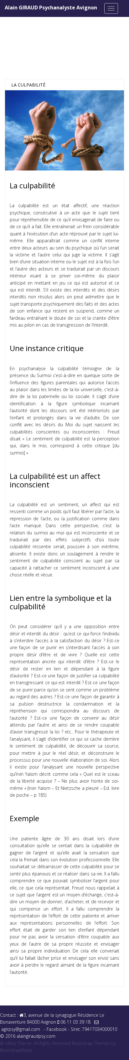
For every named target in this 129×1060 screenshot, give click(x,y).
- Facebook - (57, 1029)
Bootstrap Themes (91, 1043)
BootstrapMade (16, 1050)
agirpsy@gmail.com (20, 1029)
